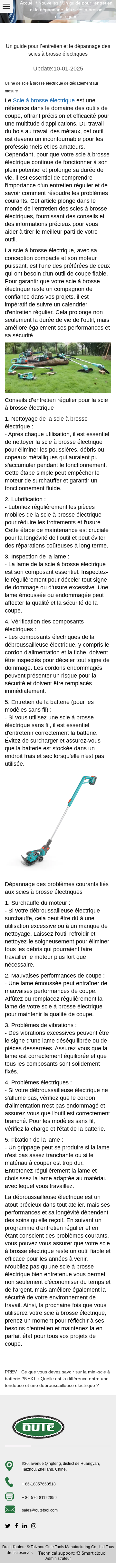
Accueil (27, 2)
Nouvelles (48, 2)
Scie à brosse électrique (44, 100)
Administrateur (58, 1558)
